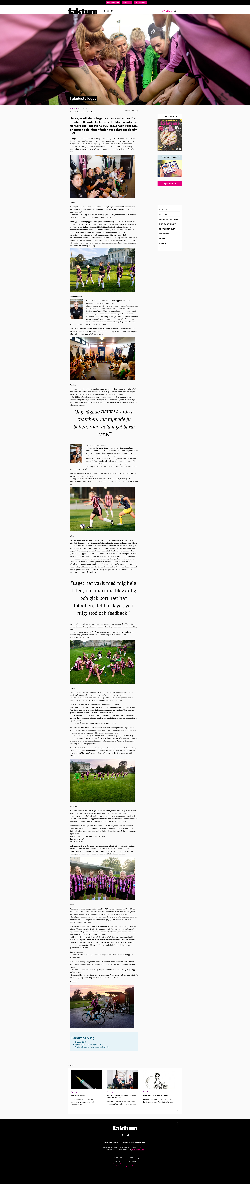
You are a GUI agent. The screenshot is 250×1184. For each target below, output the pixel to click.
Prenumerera (127, 2)
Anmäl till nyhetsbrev (113, 2)
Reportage (164, 234)
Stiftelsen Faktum (141, 2)
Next (179, 1110)
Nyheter (163, 209)
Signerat (163, 239)
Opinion (162, 244)
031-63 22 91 (132, 1163)
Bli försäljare (167, 11)
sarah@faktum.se (116, 1166)
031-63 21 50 (117, 1163)
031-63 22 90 (142, 1147)
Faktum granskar (167, 224)
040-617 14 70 (138, 1150)
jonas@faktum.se (131, 1166)
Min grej (163, 214)
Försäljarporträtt (168, 219)
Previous (178, 1110)
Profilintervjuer (167, 229)
